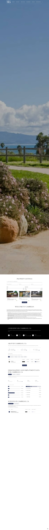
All (9, 356)
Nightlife (25, 356)
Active (19, 356)
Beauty (22, 356)
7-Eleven (12, 361)
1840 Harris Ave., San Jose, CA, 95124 (14, 412)
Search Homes (24, 302)
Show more (24, 365)
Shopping (16, 356)
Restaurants (12, 356)
